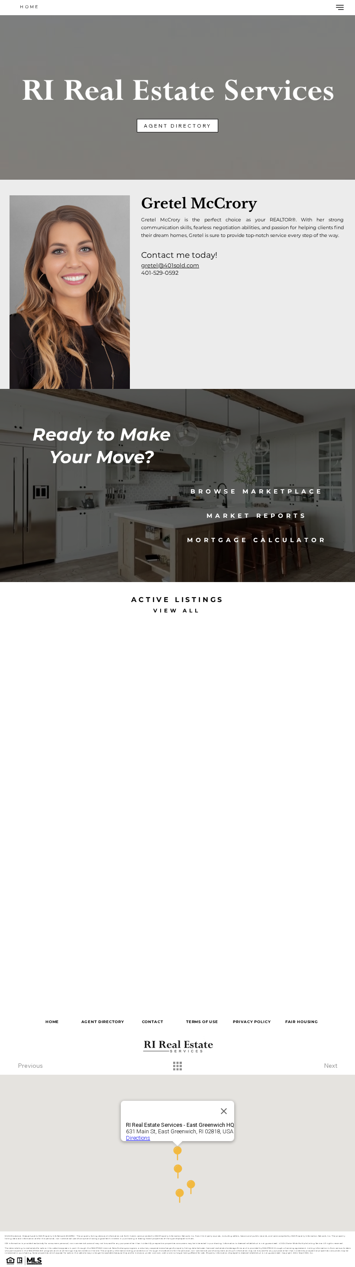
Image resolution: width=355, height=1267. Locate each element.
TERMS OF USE (202, 1022)
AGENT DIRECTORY (102, 1022)
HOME (52, 1022)
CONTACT (152, 1022)
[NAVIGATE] (338, 7)
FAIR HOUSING (301, 1022)
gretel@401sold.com (170, 265)
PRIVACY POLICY (252, 1022)
